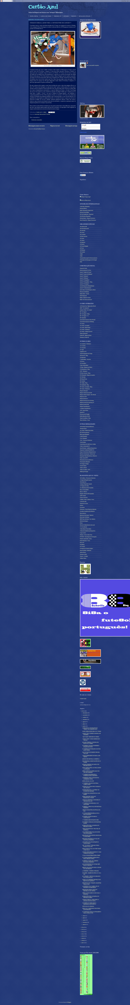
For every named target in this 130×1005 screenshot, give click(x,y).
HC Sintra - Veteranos (85, 388)
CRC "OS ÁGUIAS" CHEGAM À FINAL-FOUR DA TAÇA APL (90, 846)
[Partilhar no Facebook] (53, 112)
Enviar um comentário (37, 119)
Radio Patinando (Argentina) (86, 210)
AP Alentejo (82, 230)
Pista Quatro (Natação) (85, 461)
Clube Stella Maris (84, 365)
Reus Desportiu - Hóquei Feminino (88, 220)
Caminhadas (83, 442)
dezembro (85, 712)
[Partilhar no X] (51, 112)
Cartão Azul (43, 7)
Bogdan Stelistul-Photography (87, 493)
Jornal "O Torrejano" (84, 283)
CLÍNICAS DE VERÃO (45, 16)
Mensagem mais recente (36, 126)
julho (84, 723)
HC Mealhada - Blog (84, 384)
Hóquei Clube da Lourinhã (86, 392)
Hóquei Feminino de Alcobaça (87, 400)
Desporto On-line (84, 503)
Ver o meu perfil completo (93, 65)
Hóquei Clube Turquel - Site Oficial (88, 394)
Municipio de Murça (84, 517)
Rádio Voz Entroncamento (86, 299)
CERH (81, 254)
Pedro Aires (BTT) (84, 457)
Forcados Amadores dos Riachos (87, 511)
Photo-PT (82, 542)
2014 (82, 927)
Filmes (81, 505)
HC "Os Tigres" (83, 311)
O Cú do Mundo (83, 526)
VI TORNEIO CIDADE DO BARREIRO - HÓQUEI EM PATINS (91, 746)
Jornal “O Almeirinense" (85, 287)
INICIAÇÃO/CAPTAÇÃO (84, 16)
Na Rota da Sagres (84, 521)
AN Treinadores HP (84, 228)
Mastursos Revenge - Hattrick (86, 515)
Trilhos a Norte (83, 467)
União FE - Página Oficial (85, 335)
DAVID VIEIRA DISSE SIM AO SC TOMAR (91, 731)
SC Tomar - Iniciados (84, 325)
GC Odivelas (82, 377)
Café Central (83, 495)
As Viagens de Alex (84, 485)
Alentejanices (83, 481)
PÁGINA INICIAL (34, 16)
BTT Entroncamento (84, 432)
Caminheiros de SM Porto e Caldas (88, 444)
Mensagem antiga (71, 126)
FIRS (81, 261)
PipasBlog (82, 544)
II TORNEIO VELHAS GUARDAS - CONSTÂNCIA (89, 817)
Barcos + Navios (83, 491)
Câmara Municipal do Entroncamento (88, 257)
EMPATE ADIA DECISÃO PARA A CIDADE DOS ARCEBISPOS (91, 868)
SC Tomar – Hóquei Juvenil (86, 331)
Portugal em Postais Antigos (86, 548)
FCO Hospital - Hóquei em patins (87, 375)
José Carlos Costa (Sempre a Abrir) (88, 289)
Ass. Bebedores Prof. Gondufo (86, 487)
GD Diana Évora (83, 379)
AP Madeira (82, 242)
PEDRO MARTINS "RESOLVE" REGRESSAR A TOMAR (89, 797)
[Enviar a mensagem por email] (49, 112)
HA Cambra (82, 381)
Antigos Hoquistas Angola (86, 483)
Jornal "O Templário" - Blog (86, 281)
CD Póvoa (82, 361)
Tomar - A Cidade (84, 556)
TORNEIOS (74, 16)
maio (84, 915)
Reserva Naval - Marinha (85, 550)
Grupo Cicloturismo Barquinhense (88, 452)
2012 (82, 931)
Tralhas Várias (83, 558)
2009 (82, 938)
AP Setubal (82, 252)
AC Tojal (82, 349)
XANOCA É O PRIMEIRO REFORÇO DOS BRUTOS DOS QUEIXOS (91, 880)
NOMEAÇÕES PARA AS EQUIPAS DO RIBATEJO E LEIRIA (90, 826)
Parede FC (82, 412)
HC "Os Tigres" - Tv (84, 315)
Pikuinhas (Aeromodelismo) (86, 459)
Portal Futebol (83, 465)
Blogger (69, 1002)
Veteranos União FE (84, 337)
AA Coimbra (82, 345)
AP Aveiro (82, 232)
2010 (82, 936)
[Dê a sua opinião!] (50, 112)
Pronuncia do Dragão (85, 414)
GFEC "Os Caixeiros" (84, 308)
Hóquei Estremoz (84, 398)
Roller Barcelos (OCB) (85, 416)
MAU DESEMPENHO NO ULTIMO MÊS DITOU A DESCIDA (91, 865)
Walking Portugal (84, 471)
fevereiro (85, 922)
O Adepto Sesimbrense (85, 408)
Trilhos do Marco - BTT (85, 469)
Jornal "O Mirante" (84, 276)
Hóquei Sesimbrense (85, 406)
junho (84, 726)
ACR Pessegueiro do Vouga (86, 353)
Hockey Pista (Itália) (84, 212)
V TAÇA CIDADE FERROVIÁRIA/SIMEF (91, 855)
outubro (84, 717)
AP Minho (82, 244)
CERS (81, 255)
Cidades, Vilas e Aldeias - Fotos (87, 499)
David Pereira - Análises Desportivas (88, 448)
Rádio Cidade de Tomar (85, 297)
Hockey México (83, 208)
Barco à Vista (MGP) (84, 489)
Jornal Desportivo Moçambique (87, 285)
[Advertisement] (90, 49)
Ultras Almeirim (84, 333)
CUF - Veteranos (83, 371)
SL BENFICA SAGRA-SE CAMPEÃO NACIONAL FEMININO (90, 861)
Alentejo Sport (83, 428)
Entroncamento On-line (85, 270)
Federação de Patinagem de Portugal (88, 259)
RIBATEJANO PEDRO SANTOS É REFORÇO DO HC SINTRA (89, 890)
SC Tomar (82, 323)
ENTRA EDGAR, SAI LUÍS (88, 781)
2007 (82, 942)
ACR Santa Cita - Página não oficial (88, 306)
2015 (82, 711)
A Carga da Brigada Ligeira (86, 480)
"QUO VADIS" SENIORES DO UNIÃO (90, 736)
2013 (82, 929)
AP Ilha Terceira (83, 236)
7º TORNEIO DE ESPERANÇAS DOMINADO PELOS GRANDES (89, 775)
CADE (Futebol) (83, 436)
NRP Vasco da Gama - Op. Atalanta (87, 519)
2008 (82, 940)
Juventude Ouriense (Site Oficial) (87, 319)
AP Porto (82, 248)
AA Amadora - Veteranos (85, 343)
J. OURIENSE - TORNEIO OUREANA (90, 870)
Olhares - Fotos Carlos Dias (86, 534)
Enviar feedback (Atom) (39, 128)
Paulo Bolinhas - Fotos (85, 540)
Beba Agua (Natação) (84, 434)
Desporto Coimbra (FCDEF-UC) (87, 450)
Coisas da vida (83, 501)
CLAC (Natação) (83, 438)
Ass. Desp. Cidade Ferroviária (86, 430)
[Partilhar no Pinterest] (54, 112)
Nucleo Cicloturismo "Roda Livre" (87, 453)
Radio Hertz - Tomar (84, 293)
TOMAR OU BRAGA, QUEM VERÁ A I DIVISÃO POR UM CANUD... (90, 900)
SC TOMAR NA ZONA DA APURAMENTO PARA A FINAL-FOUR (91, 912)
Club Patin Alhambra (85, 206)
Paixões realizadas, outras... (86, 538)
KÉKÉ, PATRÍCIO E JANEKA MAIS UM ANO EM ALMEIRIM (90, 771)
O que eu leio (83, 532)
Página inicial (55, 126)
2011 (82, 933)
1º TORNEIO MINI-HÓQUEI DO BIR (90, 819)
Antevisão (37, 114)
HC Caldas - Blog (83, 382)
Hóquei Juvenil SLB (84, 404)
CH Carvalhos (83, 363)
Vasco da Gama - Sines (85, 420)
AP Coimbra (82, 234)
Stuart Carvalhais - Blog (85, 418)
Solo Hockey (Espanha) (85, 216)
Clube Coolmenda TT (85, 446)
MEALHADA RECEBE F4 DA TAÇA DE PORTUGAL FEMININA (90, 839)
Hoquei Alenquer (84, 390)
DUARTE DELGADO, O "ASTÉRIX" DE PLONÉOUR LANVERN (90, 790)
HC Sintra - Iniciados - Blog (86, 386)
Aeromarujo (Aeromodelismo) (87, 426)
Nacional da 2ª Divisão (45, 114)
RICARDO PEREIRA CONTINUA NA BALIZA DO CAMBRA (90, 743)
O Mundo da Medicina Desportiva (87, 530)
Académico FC (83, 351)
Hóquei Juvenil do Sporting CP (87, 402)
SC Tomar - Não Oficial (85, 327)
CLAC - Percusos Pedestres (86, 440)
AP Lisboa (82, 240)
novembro (85, 715)
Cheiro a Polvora (83, 497)
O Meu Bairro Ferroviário (85, 528)
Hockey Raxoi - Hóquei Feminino (87, 218)
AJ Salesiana (83, 357)
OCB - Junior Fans (84, 410)
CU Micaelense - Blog (85, 369)
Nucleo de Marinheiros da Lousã (87, 525)
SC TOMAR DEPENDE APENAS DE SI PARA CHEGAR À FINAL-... (90, 858)
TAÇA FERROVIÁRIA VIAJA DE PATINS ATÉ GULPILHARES (91, 832)
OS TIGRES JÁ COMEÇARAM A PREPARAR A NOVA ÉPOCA (89, 903)
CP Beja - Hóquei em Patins (86, 367)
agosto (84, 721)
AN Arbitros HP (83, 226)
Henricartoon (83, 513)
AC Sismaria (83, 347)
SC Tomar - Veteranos (85, 329)
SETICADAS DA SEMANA (88, 906)
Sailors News (83, 552)
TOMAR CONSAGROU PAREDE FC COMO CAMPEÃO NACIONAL (91, 852)
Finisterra (82, 507)
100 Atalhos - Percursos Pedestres (87, 478)
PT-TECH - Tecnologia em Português (88, 536)
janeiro (84, 924)
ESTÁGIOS (66, 16)
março (84, 920)
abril (84, 917)
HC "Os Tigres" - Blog (85, 313)
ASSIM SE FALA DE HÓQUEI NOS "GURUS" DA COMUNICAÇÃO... (90, 728)
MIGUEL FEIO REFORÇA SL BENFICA (90, 758)
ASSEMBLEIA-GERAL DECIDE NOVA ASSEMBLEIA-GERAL (90, 778)
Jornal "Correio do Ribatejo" (86, 274)
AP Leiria (82, 238)
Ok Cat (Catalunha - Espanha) (86, 214)
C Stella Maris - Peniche (85, 359)
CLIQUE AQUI (83, 698)
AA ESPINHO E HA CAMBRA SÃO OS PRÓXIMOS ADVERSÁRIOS (90, 887)
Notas (81, 523)
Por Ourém (82, 546)
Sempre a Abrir (83, 554)
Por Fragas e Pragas (84, 463)
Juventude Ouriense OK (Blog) (87, 321)
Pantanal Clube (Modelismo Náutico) (88, 455)
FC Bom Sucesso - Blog (85, 373)
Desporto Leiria (83, 268)
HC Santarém (83, 317)
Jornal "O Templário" (84, 280)
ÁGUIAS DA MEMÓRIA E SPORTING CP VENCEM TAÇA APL (91, 800)
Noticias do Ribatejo (84, 291)
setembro (85, 719)
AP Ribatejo (82, 250)
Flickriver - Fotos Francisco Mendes (88, 509)
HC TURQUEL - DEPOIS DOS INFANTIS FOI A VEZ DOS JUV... (91, 877)
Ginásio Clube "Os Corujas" (86, 309)
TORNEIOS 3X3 (57, 16)
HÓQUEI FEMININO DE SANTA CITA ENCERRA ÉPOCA (90, 765)
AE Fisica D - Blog (84, 355)
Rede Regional (83, 295)
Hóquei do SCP (83, 396)
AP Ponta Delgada (84, 246)
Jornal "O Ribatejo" (84, 278)
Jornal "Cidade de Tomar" (86, 272)
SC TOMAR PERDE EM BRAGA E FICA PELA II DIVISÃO (90, 814)
